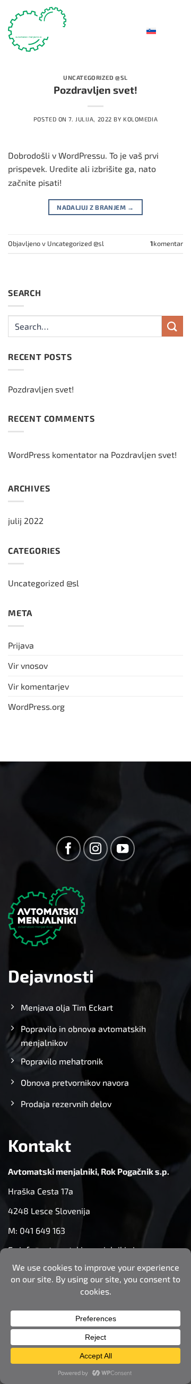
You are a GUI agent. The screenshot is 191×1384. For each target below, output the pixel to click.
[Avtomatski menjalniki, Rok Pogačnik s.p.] (37, 29)
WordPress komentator (52, 454)
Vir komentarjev (38, 686)
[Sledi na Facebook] (68, 848)
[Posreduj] (172, 326)
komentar (166, 243)
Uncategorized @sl (95, 77)
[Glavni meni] (176, 29)
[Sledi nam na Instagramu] (95, 848)
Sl (143, 28)
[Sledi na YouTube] (122, 848)
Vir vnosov (28, 665)
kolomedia (140, 119)
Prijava (21, 645)
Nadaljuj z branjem (95, 207)
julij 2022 (26, 520)
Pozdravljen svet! (95, 90)
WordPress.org (36, 706)
